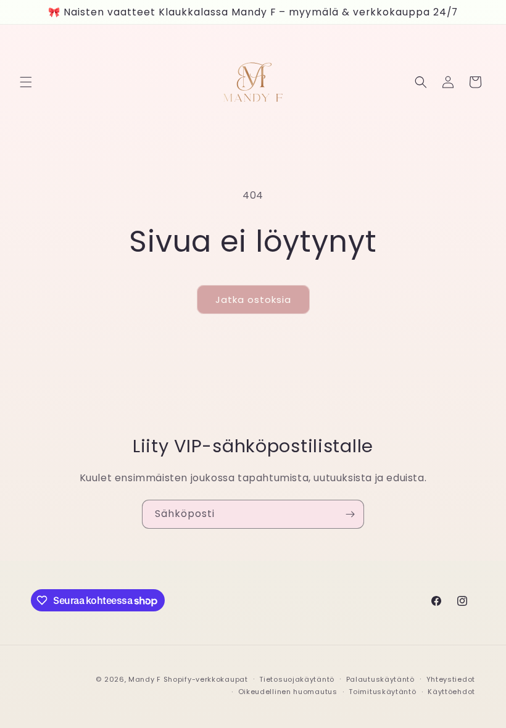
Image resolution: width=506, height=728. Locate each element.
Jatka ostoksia (253, 299)
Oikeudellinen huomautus (288, 692)
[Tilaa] (349, 514)
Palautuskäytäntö (380, 679)
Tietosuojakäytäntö (296, 679)
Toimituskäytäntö (382, 692)
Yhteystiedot (450, 679)
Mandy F (144, 679)
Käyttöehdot (451, 692)
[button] (25, 82)
